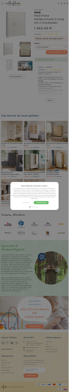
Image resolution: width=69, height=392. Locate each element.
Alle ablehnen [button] (26, 202)
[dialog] (34, 196)
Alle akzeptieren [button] (41, 202)
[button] (34, 207)
